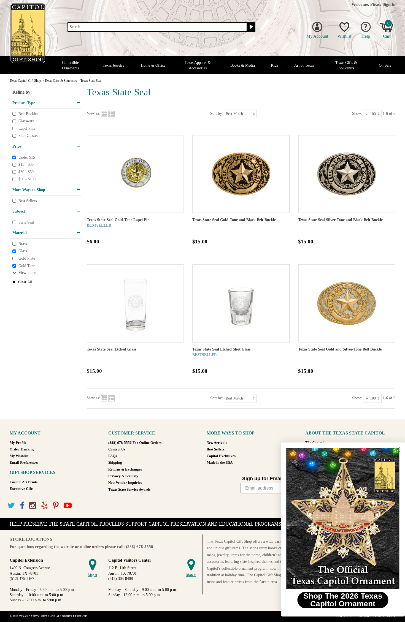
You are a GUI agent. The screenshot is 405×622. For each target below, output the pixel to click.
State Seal (26, 222)
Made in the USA (220, 463)
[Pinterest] (56, 506)
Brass (22, 244)
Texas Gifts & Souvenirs (346, 65)
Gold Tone (26, 266)
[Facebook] (22, 506)
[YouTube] (68, 506)
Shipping (115, 463)
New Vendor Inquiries (125, 483)
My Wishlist (19, 456)
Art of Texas (304, 65)
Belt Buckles (28, 114)
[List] (111, 114)
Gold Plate (26, 258)
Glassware (26, 121)
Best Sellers (27, 201)
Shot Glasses (28, 136)
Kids (274, 65)
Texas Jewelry (114, 65)
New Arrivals (217, 443)
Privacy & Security (123, 476)
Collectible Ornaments (70, 65)
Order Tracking (22, 449)
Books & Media (242, 65)
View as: (93, 114)
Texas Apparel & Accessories (198, 65)
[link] (337, 518)
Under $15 (26, 157)
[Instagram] (32, 506)
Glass (22, 251)
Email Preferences (24, 463)
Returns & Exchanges (125, 469)
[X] (11, 506)
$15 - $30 (26, 164)
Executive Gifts (21, 489)
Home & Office (153, 65)
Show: (357, 114)
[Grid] (104, 114)
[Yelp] (44, 506)
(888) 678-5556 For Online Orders (134, 443)
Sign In (389, 4)
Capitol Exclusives (221, 456)
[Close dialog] (392, 449)
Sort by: (216, 114)
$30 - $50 (26, 172)
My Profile (18, 443)
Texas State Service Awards (129, 489)
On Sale (385, 65)
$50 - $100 (27, 179)
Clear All (25, 282)
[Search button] (251, 27)
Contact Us (116, 449)
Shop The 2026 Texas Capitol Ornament (337, 600)
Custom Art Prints (23, 482)
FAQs (112, 456)
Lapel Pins (26, 128)
